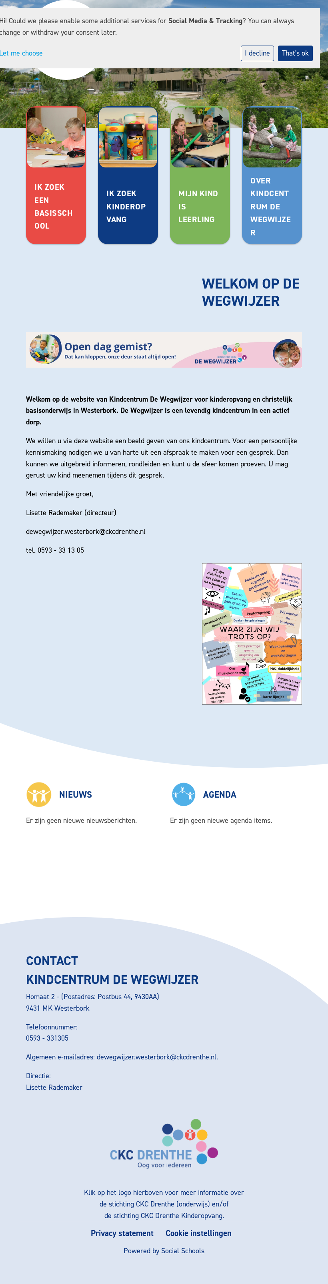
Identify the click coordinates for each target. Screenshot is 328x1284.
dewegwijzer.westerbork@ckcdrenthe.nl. (158, 1057)
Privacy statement (122, 1233)
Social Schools (182, 1251)
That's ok (295, 53)
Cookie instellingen (199, 1233)
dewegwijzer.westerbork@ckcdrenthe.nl (86, 531)
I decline (257, 53)
